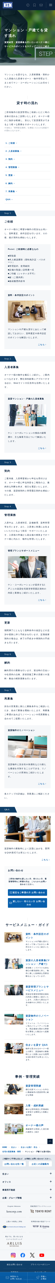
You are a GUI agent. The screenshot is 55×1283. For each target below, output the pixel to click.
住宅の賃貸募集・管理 (11, 1152)
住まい (14, 1147)
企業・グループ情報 (12, 1198)
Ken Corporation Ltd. (7, 5)
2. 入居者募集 (12, 151)
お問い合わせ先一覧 (14, 1164)
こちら (41, 344)
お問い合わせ (41, 5)
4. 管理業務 (11, 167)
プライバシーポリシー (40, 1264)
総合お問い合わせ (14, 1264)
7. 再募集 (10, 191)
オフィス (6, 1182)
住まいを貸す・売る (29, 1147)
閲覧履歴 (27, 5)
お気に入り (34, 5)
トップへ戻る (50, 1141)
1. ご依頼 (10, 143)
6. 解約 (9, 183)
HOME (4, 1147)
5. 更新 (9, 175)
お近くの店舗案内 (40, 1164)
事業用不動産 (8, 1190)
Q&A (8, 199)
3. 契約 (9, 159)
